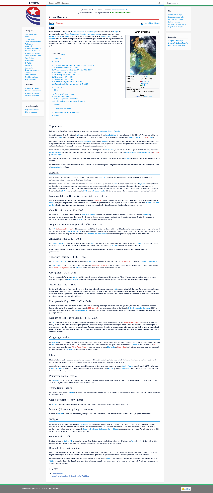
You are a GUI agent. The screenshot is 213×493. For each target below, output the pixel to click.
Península (135, 344)
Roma (133, 441)
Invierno (60, 413)
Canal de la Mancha (88, 214)
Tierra (115, 184)
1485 (53, 261)
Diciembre (53, 368)
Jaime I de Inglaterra (61, 267)
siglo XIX (102, 177)
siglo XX (142, 184)
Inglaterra (145, 81)
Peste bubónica (57, 243)
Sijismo (115, 429)
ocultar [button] (63, 54)
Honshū (145, 137)
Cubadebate (148, 97)
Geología (54, 342)
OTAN (85, 191)
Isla (78, 135)
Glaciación (111, 347)
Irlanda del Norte (55, 152)
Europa (115, 31)
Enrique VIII (68, 441)
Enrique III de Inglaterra (98, 233)
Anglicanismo (83, 424)
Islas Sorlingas (130, 152)
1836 (115, 289)
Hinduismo (94, 429)
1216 (88, 233)
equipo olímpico (56, 167)
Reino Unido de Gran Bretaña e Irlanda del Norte (82, 34)
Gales (144, 85)
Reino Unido (109, 149)
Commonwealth (99, 191)
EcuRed (34, 3)
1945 (53, 322)
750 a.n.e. (149, 202)
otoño (54, 404)
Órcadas (156, 152)
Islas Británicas (78, 31)
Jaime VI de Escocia (99, 265)
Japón (151, 137)
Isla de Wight (57, 154)
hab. (154, 79)
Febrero (61, 368)
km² (147, 76)
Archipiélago (91, 31)
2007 (53, 344)
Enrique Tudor (61, 261)
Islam (109, 429)
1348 (92, 243)
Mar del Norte (70, 349)
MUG (155, 344)
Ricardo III (90, 261)
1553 (108, 458)
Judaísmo (102, 429)
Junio (124, 366)
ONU (63, 191)
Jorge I (75, 277)
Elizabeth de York (127, 261)
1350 (139, 243)
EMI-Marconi (93, 308)
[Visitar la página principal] (33, 16)
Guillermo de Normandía (64, 229)
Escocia (145, 83)
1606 (53, 265)
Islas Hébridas (144, 152)
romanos (52, 38)
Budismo (86, 429)
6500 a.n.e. (97, 200)
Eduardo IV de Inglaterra (148, 261)
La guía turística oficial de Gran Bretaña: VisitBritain (70, 476)
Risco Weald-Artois (79, 347)
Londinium (146, 214)
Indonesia (136, 137)
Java (130, 137)
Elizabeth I (59, 265)
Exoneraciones (54, 488)
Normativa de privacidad (31, 488)
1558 (51, 461)
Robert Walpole (72, 279)
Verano (71, 392)
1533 (140, 441)
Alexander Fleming (81, 310)
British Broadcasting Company (139, 308)
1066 (53, 229)
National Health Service (132, 322)
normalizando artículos (120, 10)
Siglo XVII (113, 245)
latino (103, 36)
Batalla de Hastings (74, 231)
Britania (126, 158)
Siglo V (79, 219)
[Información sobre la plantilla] (158, 31)
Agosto (130, 366)
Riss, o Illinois (122, 347)
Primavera (55, 380)
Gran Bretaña (138, 97)
